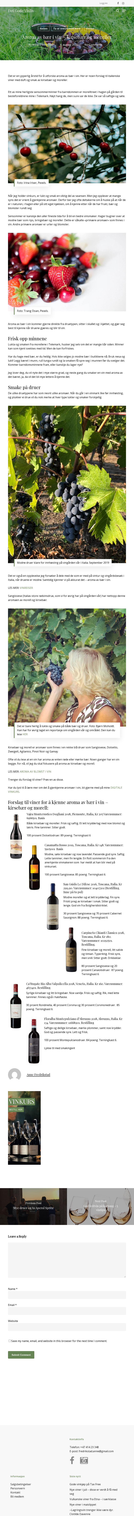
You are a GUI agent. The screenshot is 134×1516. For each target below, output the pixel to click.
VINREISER (26, 588)
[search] (117, 10)
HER (25, 734)
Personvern (17, 1488)
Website (13, 1321)
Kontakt (15, 1492)
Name (12, 1289)
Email (12, 1305)
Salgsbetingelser (20, 1484)
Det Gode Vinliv (21, 10)
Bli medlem (17, 1496)
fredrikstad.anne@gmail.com (96, 1451)
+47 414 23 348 (89, 1447)
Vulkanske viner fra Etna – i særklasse (93, 1499)
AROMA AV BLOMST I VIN (35, 771)
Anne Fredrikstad (42, 44)
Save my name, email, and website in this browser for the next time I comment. (59, 1341)
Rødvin (44, 28)
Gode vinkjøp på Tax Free (85, 1484)
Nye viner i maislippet (83, 1504)
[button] (124, 10)
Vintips (90, 28)
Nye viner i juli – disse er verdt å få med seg (93, 1492)
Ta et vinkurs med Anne (66, 28)
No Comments (93, 44)
